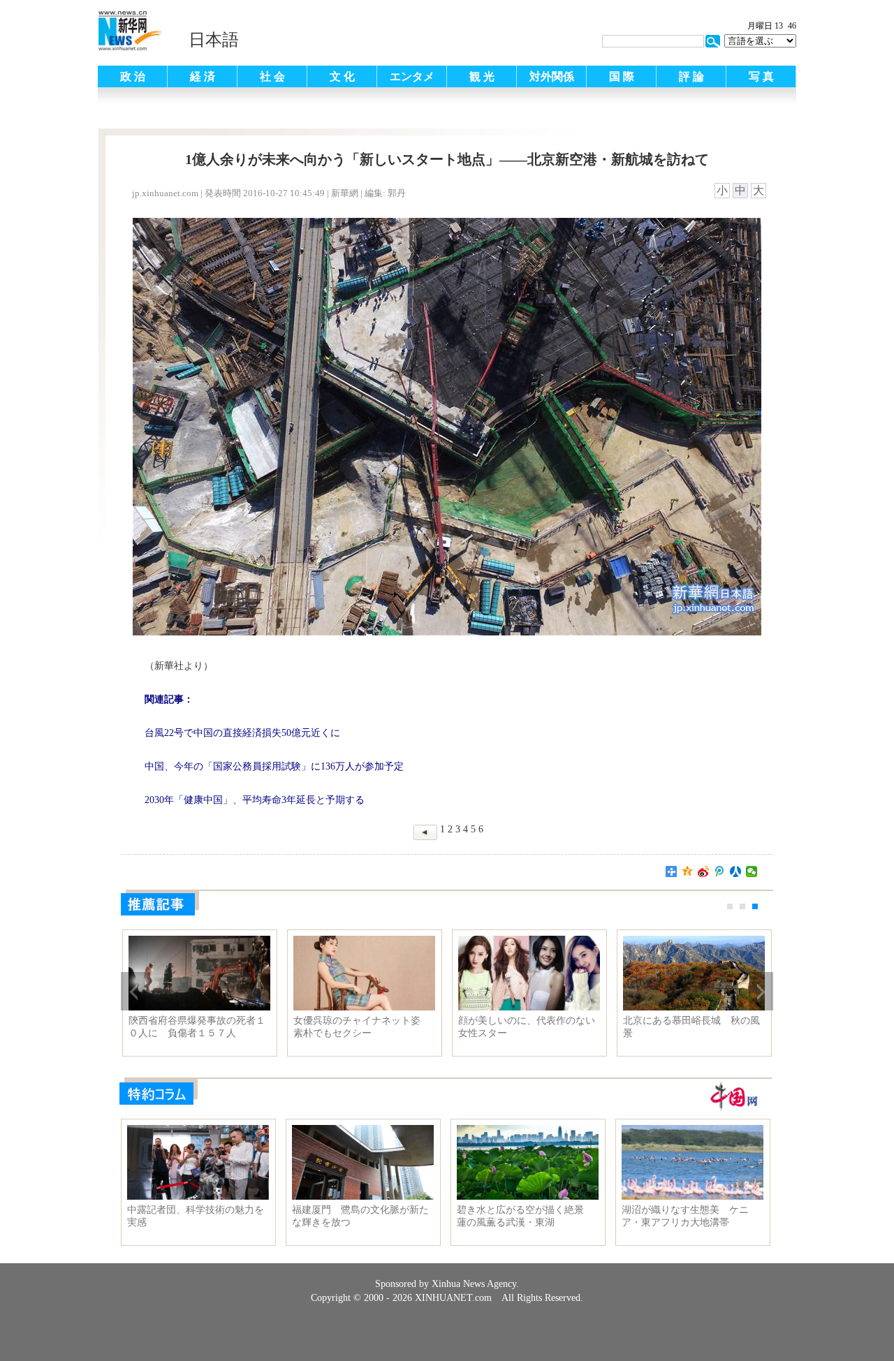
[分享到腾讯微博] (720, 871)
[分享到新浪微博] (704, 871)
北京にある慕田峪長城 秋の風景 (691, 1026)
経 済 (202, 76)
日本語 (214, 40)
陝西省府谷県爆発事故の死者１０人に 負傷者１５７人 (197, 1026)
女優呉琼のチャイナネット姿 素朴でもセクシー (361, 1026)
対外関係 (551, 76)
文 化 (342, 76)
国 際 (621, 76)
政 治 (132, 76)
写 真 (761, 76)
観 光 (481, 76)
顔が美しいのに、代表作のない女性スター (526, 1026)
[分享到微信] (752, 871)
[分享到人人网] (736, 871)
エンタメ (412, 76)
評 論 (691, 76)
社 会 (272, 76)
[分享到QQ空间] (688, 871)
